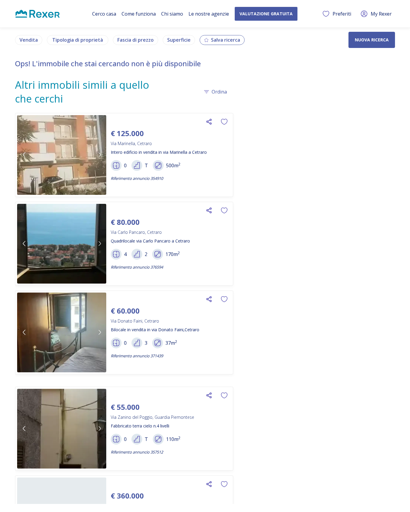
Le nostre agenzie (208, 13)
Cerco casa (104, 13)
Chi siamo (172, 13)
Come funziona (139, 13)
